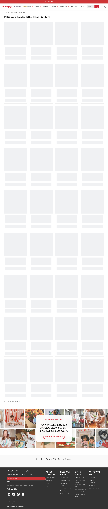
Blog (47, 486)
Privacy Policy (30, 485)
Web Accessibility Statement (15, 506)
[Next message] (84, 1)
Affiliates (91, 485)
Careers (48, 489)
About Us (48, 483)
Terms (23, 485)
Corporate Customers (92, 481)
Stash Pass (49, 480)
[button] (105, 6)
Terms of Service (12, 504)
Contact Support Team (80, 495)
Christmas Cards (65, 480)
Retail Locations (50, 477)
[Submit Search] (96, 6)
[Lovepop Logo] (6, 6)
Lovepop (15, 498)
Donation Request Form (94, 489)
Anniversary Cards (65, 488)
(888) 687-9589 (79, 477)
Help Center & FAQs (80, 489)
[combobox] (93, 6)
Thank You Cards (65, 493)
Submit (9, 481)
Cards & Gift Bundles (63, 484)
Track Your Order (80, 492)
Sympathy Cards (65, 491)
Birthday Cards (64, 477)
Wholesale (92, 477)
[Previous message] (23, 1)
